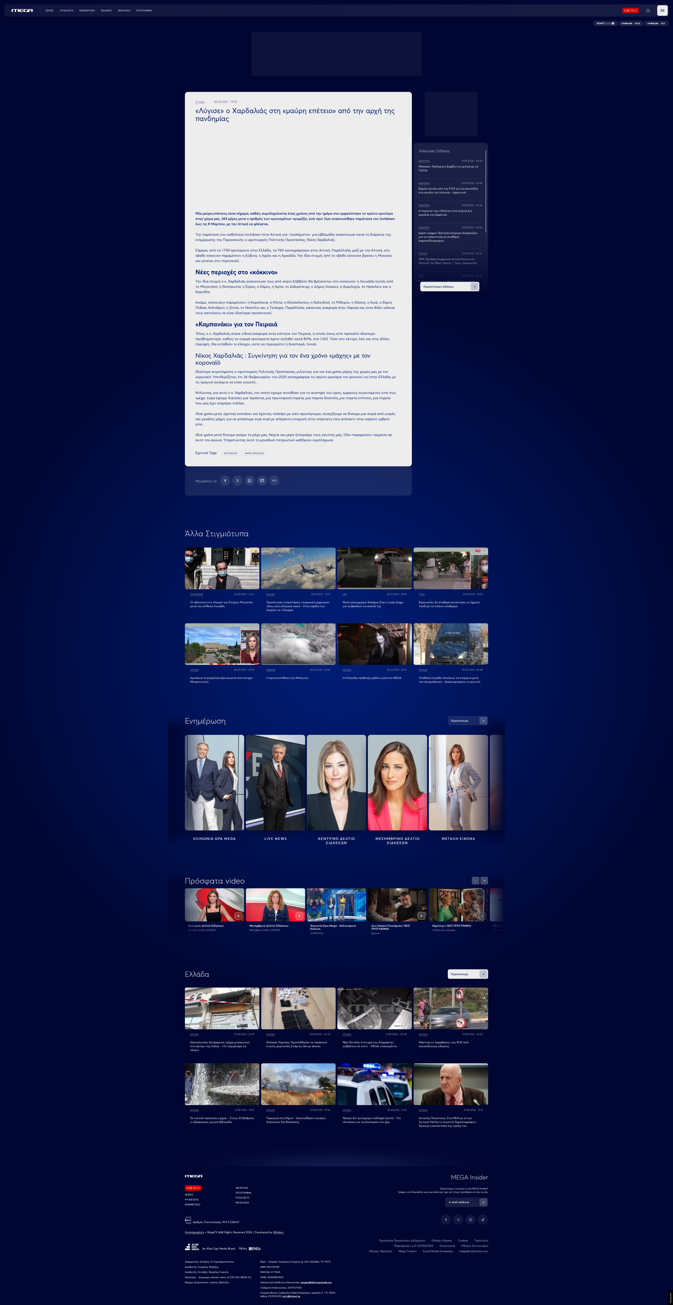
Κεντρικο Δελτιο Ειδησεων (336, 840)
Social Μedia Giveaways (438, 1251)
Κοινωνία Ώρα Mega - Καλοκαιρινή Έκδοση (333, 927)
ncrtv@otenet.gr (291, 1296)
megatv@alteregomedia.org (316, 1282)
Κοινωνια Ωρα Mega (214, 838)
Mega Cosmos (408, 1251)
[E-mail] (262, 480)
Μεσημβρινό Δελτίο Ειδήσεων (268, 925)
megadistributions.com (473, 1251)
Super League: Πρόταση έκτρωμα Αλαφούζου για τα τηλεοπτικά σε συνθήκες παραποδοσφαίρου (448, 236)
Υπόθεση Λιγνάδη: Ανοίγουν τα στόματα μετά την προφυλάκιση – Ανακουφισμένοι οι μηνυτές (449, 679)
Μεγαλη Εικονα (458, 838)
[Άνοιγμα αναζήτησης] (648, 10)
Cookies (463, 1240)
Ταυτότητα (481, 1240)
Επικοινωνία (447, 1245)
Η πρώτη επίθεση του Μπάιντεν (287, 678)
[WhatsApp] (249, 480)
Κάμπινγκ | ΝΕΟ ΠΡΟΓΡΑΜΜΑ (451, 925)
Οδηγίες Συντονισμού (474, 1245)
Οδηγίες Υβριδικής (380, 1251)
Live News (275, 838)
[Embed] (274, 480)
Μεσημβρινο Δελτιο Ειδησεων (397, 840)
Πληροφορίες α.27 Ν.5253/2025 (413, 1245)
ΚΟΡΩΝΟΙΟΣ (230, 453)
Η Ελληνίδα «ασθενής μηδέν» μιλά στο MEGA (372, 678)
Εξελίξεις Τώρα (503, 925)
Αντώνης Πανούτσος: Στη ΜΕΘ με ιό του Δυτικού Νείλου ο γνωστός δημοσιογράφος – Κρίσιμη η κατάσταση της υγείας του (448, 1122)
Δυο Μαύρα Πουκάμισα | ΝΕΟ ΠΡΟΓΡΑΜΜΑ (390, 927)
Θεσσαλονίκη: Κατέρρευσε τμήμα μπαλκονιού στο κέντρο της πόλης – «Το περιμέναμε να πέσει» (220, 1046)
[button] (662, 10)
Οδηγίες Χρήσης (441, 1240)
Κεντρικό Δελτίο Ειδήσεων (206, 925)
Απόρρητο (670, 1298)
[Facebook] (225, 480)
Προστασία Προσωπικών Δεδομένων (402, 1240)
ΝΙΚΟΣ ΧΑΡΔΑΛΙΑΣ (254, 453)
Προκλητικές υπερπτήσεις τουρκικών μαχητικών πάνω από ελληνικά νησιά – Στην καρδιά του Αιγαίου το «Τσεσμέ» (298, 606)
